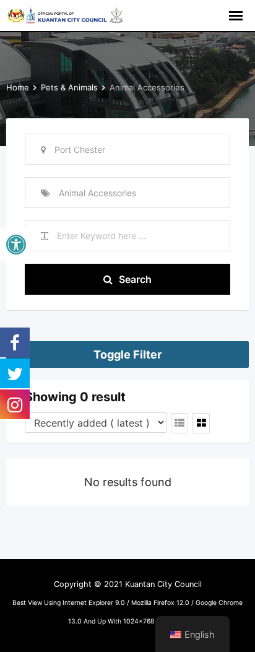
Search (135, 279)
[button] (16, 244)
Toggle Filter (127, 354)
